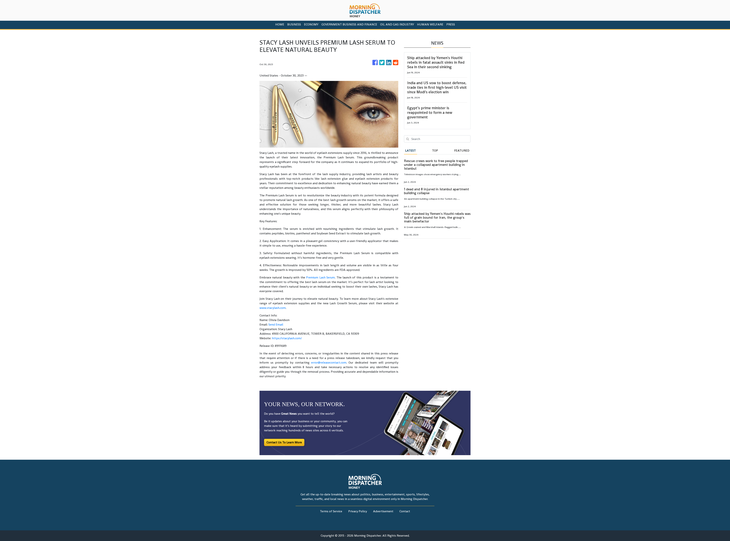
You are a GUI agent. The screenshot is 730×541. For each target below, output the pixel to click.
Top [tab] (435, 151)
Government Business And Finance (349, 24)
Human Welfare (430, 24)
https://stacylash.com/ (287, 338)
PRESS (450, 24)
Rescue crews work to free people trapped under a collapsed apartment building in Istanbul (436, 165)
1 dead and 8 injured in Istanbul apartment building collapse (436, 191)
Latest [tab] (410, 151)
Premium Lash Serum (320, 277)
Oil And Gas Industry (397, 24)
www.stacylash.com (272, 308)
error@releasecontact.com (328, 363)
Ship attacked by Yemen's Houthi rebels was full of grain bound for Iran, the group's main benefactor (437, 217)
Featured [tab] (461, 151)
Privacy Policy (357, 511)
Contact (404, 511)
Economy (311, 24)
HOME (279, 24)
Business (294, 24)
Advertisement (383, 511)
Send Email (275, 325)
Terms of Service (331, 511)
